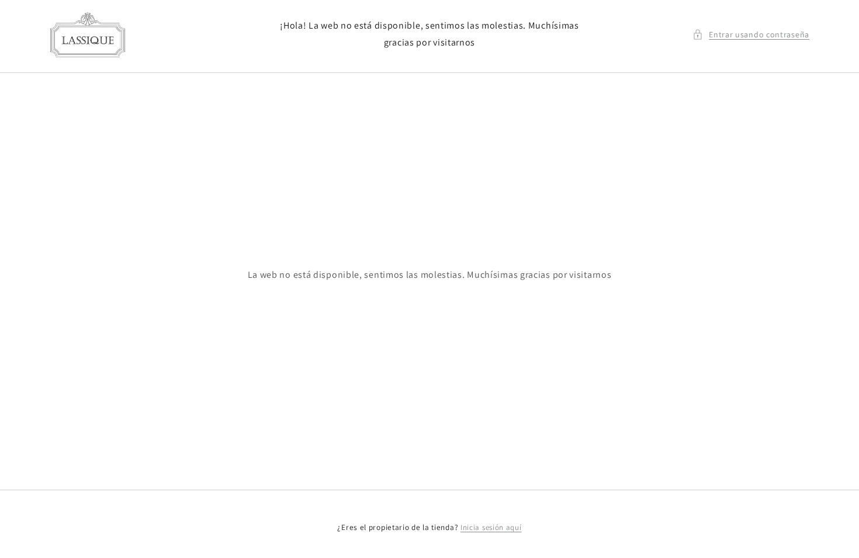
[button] (750, 34)
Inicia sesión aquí (491, 527)
